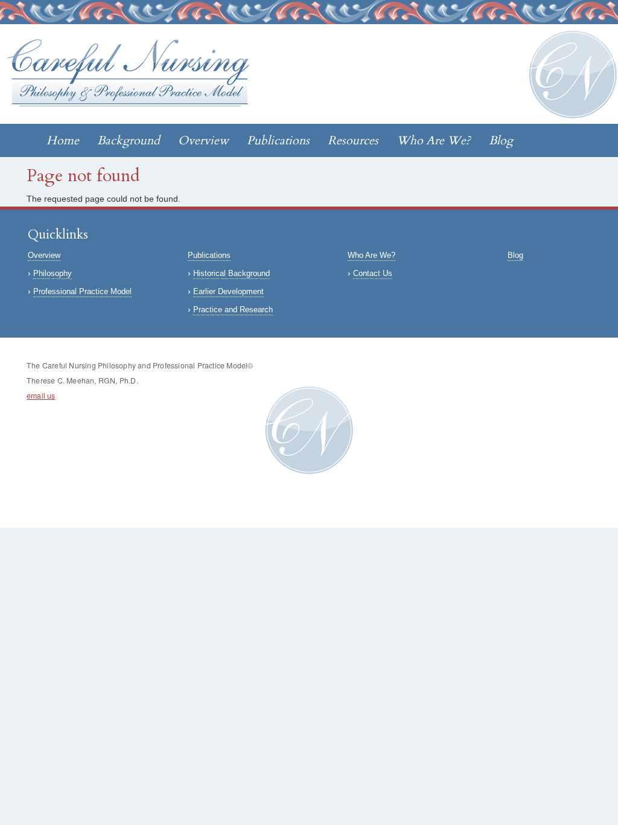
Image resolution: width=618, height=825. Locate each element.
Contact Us (372, 273)
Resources (353, 140)
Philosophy (52, 273)
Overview (203, 140)
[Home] (133, 74)
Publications (278, 140)
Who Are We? (434, 140)
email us (41, 395)
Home (62, 140)
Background (128, 140)
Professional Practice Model (82, 291)
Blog (501, 140)
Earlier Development (228, 291)
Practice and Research (233, 309)
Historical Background (231, 273)
